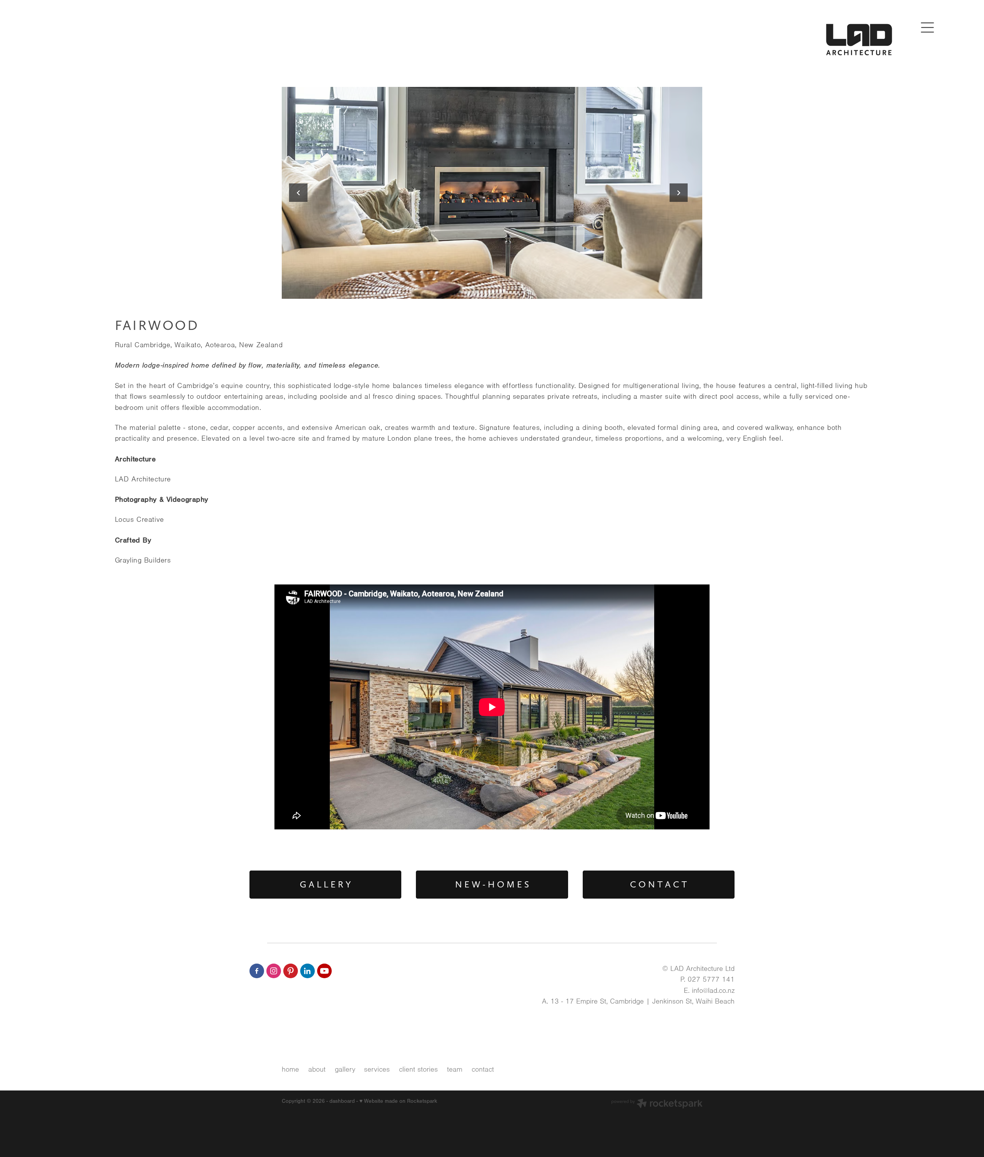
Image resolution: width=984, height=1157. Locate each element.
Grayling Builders (201, 560)
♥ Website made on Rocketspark (398, 1101)
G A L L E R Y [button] (325, 884)
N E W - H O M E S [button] (492, 884)
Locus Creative (191, 520)
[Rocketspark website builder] (657, 1104)
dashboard (342, 1101)
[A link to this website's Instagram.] (273, 971)
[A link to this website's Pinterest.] (290, 971)
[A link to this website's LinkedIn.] (307, 971)
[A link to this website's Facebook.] (256, 971)
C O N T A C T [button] (658, 884)
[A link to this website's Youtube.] (324, 971)
